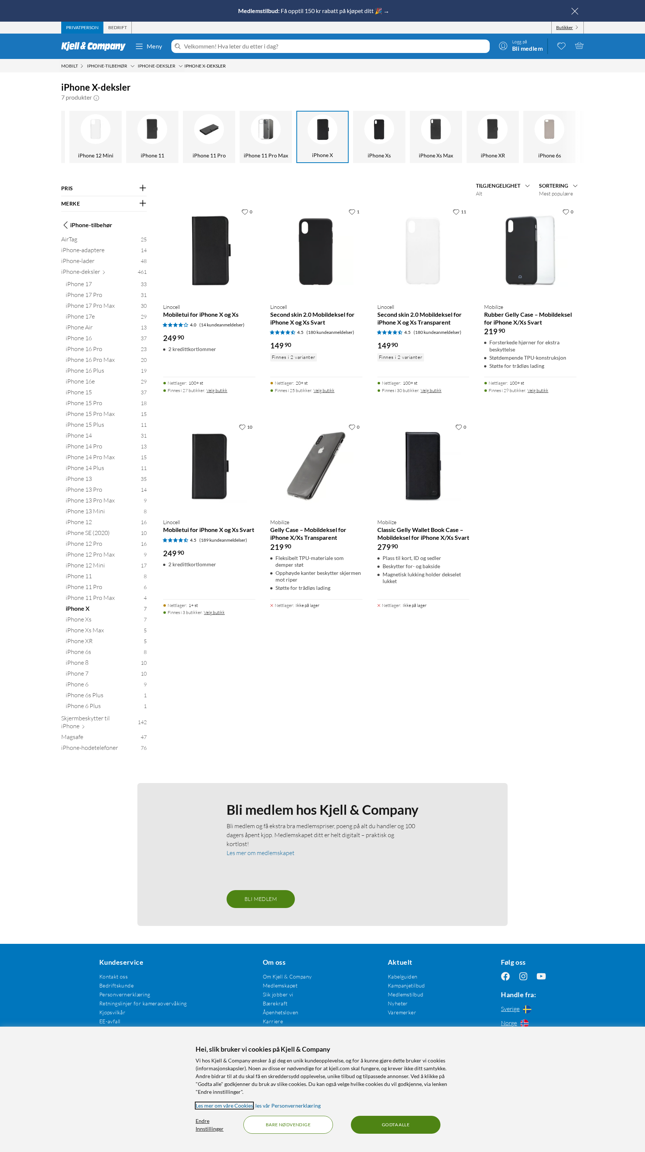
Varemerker (402, 1012)
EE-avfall (110, 1021)
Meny (154, 46)
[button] (96, 97)
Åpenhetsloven (280, 1012)
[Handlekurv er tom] (579, 45)
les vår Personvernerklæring (288, 1105)
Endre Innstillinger (210, 1125)
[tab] (82, 28)
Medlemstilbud (405, 994)
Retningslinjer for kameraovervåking (143, 1003)
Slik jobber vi (278, 994)
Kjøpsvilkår (112, 1012)
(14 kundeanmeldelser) (221, 325)
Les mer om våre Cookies (224, 1105)
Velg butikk (216, 390)
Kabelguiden (403, 976)
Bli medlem (260, 899)
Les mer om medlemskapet (261, 853)
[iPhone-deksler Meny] (180, 66)
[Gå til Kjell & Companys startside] (95, 46)
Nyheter (398, 1003)
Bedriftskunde (116, 985)
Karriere (273, 1021)
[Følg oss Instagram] (523, 976)
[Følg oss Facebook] (505, 976)
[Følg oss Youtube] (541, 976)
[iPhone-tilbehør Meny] (132, 66)
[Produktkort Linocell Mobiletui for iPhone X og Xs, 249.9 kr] (209, 251)
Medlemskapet (280, 985)
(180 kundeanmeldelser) (330, 332)
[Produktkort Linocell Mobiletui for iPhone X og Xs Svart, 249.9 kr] (209, 466)
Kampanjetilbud (406, 985)
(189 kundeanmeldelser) (223, 540)
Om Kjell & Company (287, 976)
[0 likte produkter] (561, 45)
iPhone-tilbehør (91, 224)
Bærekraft (275, 1003)
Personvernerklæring (124, 994)
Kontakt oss (113, 976)
